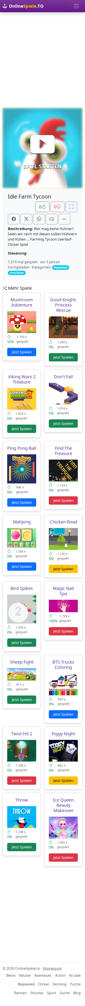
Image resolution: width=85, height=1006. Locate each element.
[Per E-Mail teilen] (52, 219)
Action (60, 975)
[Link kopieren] (64, 219)
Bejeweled (26, 984)
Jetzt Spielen (22, 352)
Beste (10, 975)
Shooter (37, 992)
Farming (59, 984)
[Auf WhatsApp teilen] (39, 219)
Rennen (20, 992)
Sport (51, 992)
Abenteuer (43, 975)
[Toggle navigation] (76, 6)
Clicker (43, 984)
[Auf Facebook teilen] (14, 219)
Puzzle (75, 984)
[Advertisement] (42, 60)
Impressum (52, 968)
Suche (65, 992)
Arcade (75, 975)
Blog (77, 992)
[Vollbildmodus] (71, 207)
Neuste (25, 975)
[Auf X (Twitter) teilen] (26, 219)
